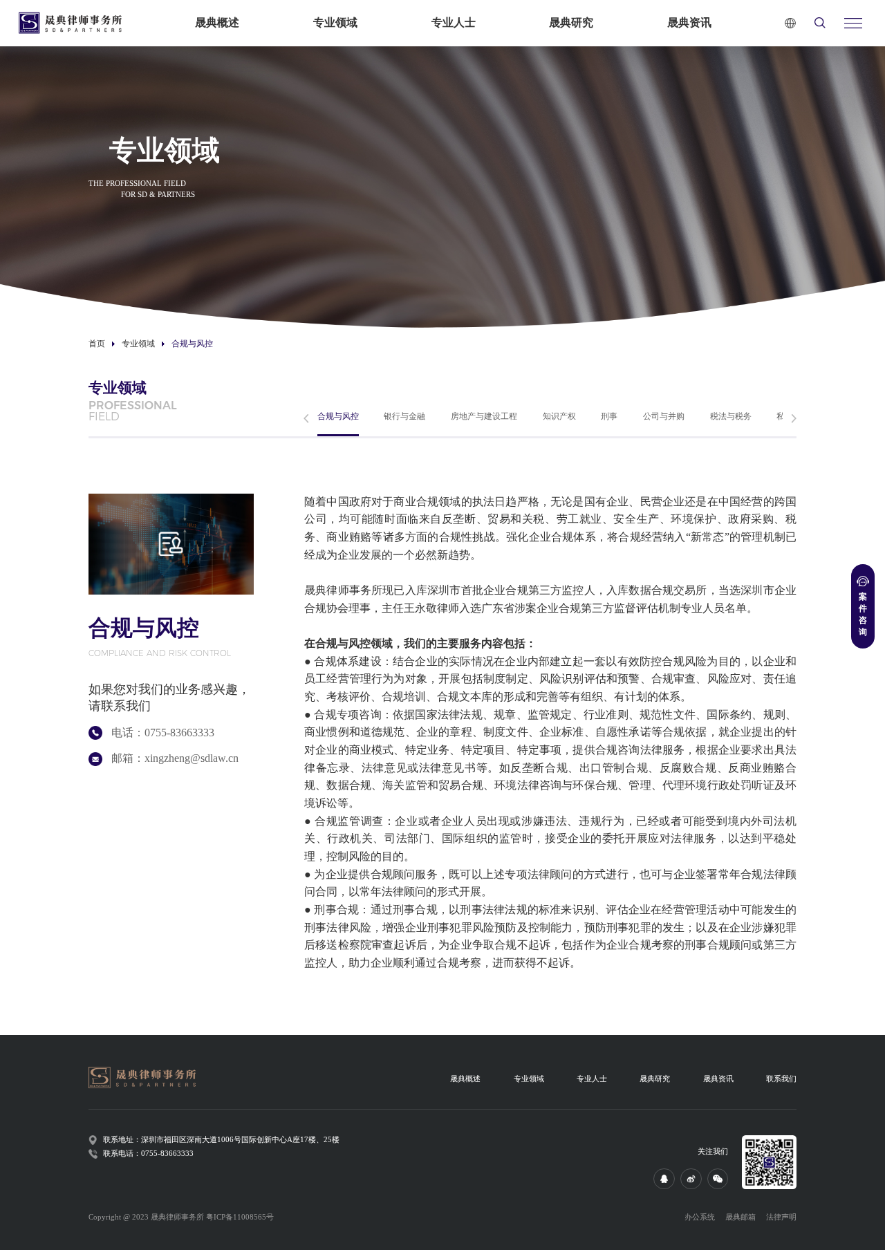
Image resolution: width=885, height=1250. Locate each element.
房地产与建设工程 (484, 416)
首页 (96, 343)
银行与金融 (404, 416)
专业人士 (453, 22)
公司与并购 (663, 416)
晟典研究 (571, 22)
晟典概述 (217, 22)
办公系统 (699, 1217)
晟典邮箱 (740, 1217)
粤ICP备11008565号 (240, 1217)
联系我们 (781, 1079)
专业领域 (335, 22)
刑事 (609, 416)
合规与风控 (338, 416)
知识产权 (559, 416)
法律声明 (781, 1217)
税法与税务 (731, 416)
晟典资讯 (689, 22)
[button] (306, 418)
